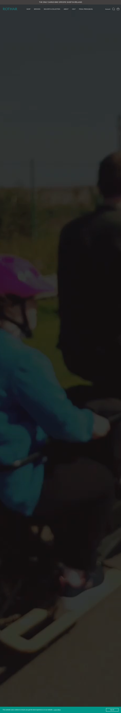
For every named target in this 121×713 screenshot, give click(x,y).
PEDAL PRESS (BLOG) (86, 9)
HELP (73, 9)
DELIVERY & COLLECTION (52, 9)
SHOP (28, 9)
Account (107, 9)
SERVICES (37, 9)
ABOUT (66, 9)
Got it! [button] (112, 710)
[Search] (113, 9)
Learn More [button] (57, 710)
